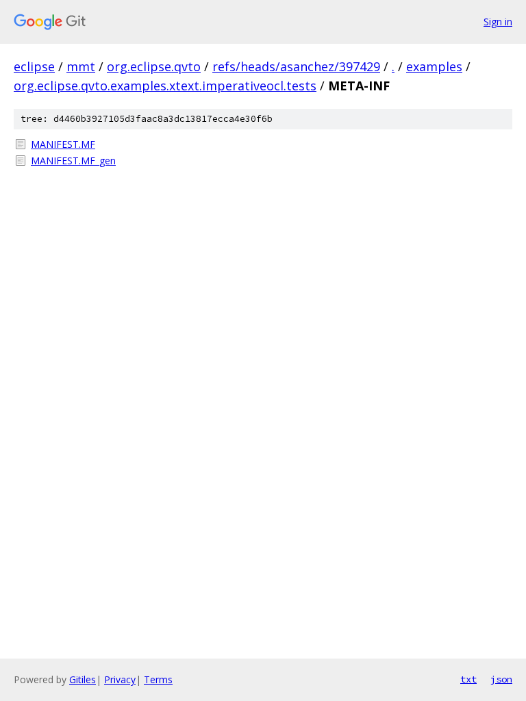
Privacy (120, 679)
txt (468, 679)
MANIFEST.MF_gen (73, 160)
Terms (158, 679)
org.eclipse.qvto (154, 66)
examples (434, 66)
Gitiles (82, 679)
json (501, 679)
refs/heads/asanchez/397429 (296, 66)
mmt (80, 66)
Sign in (498, 21)
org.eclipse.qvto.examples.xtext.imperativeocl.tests (165, 85)
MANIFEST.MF (63, 144)
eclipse (34, 66)
